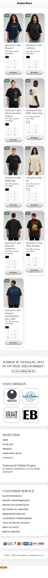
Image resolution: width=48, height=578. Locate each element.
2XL (8, 67)
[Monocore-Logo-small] (12, 389)
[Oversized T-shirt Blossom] (13, 28)
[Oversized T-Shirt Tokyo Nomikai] (34, 225)
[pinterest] (15, 478)
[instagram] (9, 478)
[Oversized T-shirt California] (34, 28)
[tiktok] (20, 478)
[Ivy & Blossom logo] (30, 389)
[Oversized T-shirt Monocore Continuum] (13, 225)
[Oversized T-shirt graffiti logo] (13, 160)
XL (15, 64)
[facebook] (4, 478)
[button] (7, 57)
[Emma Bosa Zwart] (24, 3)
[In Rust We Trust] (12, 408)
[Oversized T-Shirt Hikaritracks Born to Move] (13, 93)
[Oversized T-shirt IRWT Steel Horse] (34, 93)
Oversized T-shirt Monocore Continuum (13, 246)
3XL (15, 67)
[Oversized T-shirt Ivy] (34, 160)
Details (13, 73)
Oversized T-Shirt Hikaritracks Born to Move (13, 113)
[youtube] (26, 478)
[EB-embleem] (30, 408)
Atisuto (41, 555)
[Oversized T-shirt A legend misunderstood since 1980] (13, 293)
